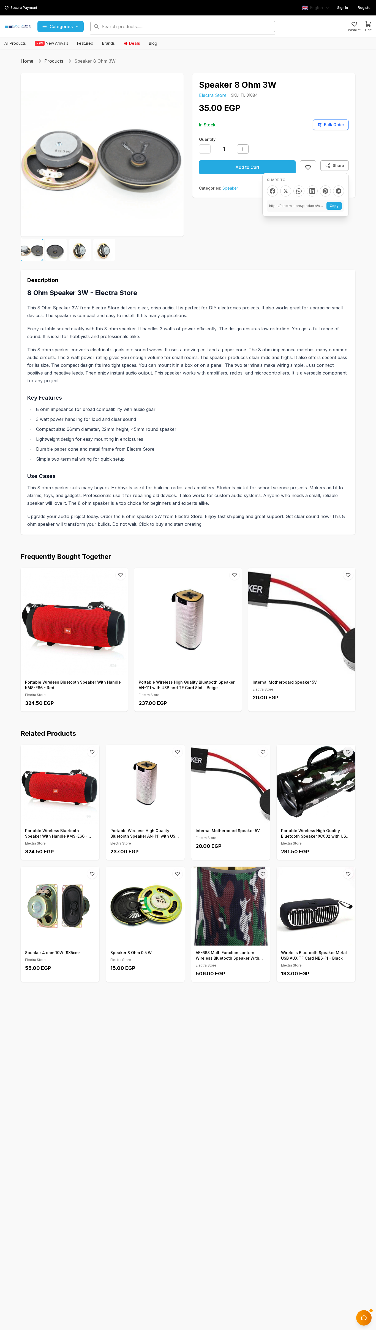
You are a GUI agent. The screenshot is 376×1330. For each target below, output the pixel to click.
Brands (108, 43)
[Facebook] (272, 191)
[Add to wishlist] (308, 167)
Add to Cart (247, 167)
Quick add (77, 669)
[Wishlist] (121, 575)
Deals (134, 43)
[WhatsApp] (298, 191)
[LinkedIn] (312, 191)
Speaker (230, 188)
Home (27, 61)
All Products (15, 43)
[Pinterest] (325, 191)
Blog (153, 43)
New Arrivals (52, 43)
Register (365, 8)
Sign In (342, 8)
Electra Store (213, 95)
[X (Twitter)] (285, 191)
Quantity (207, 139)
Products (53, 61)
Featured (85, 43)
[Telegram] (338, 191)
